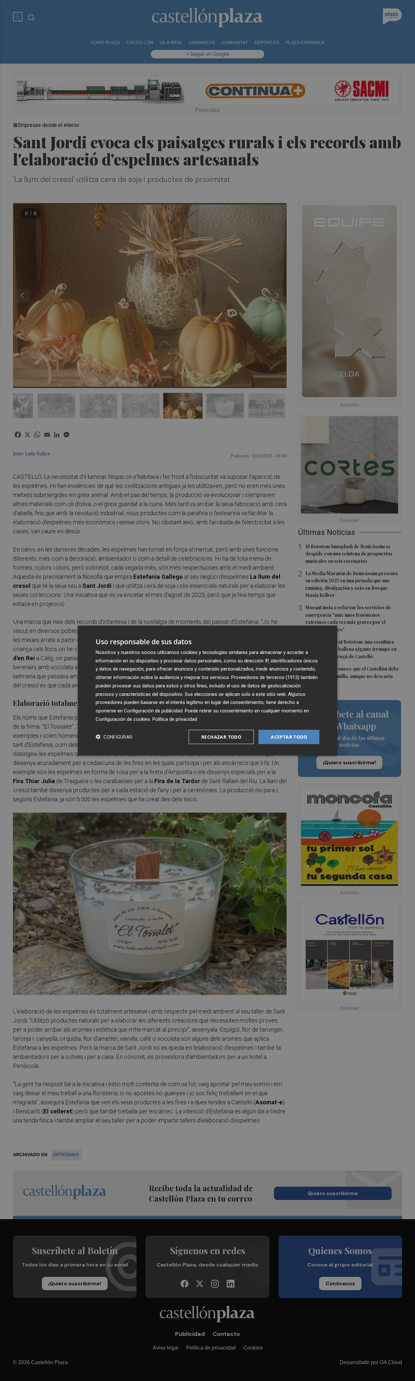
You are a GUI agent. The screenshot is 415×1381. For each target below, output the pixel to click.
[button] (114, 737)
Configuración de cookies (123, 719)
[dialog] (207, 690)
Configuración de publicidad (153, 711)
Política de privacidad (174, 719)
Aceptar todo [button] (289, 736)
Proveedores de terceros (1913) (265, 677)
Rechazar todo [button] (221, 736)
